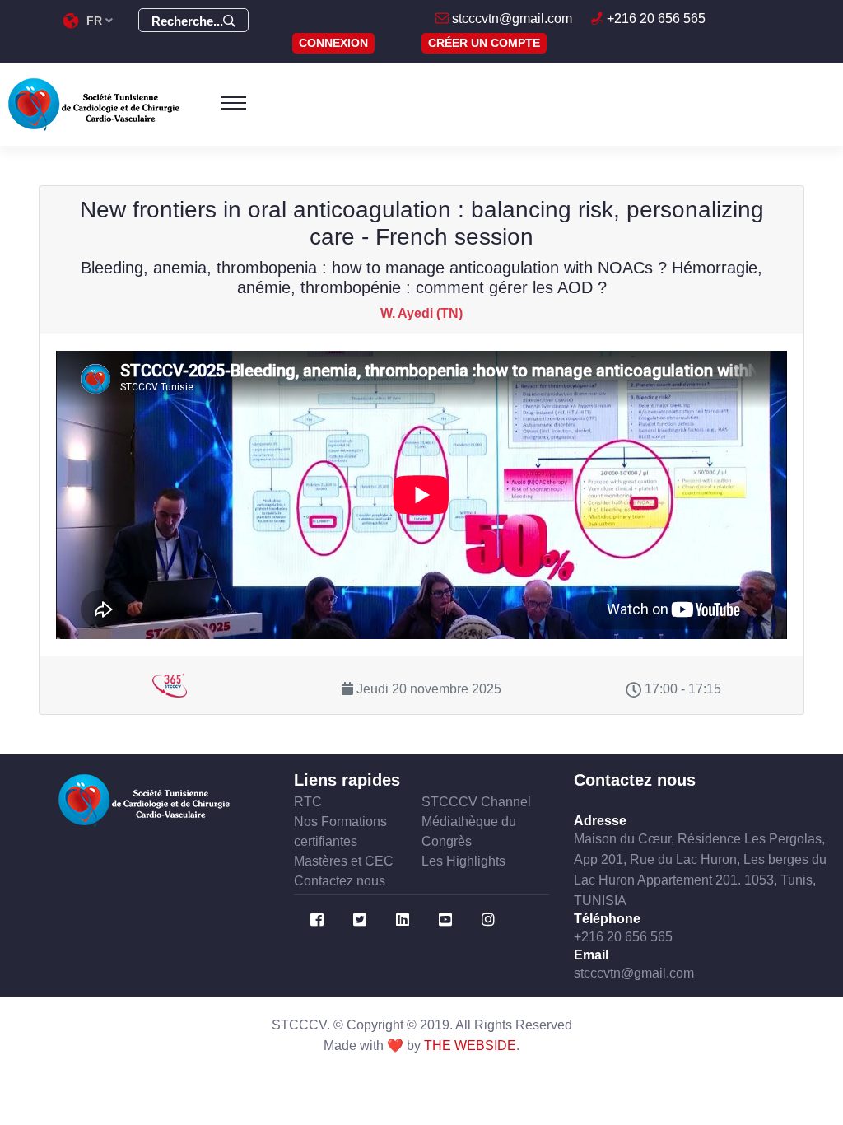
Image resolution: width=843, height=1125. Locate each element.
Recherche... (187, 21)
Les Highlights (463, 861)
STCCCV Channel (476, 802)
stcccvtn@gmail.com (510, 19)
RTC (308, 802)
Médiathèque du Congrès (469, 831)
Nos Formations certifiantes (340, 831)
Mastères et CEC (344, 861)
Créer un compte (484, 42)
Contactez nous (339, 881)
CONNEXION (333, 42)
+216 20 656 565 (654, 19)
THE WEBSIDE (470, 1046)
